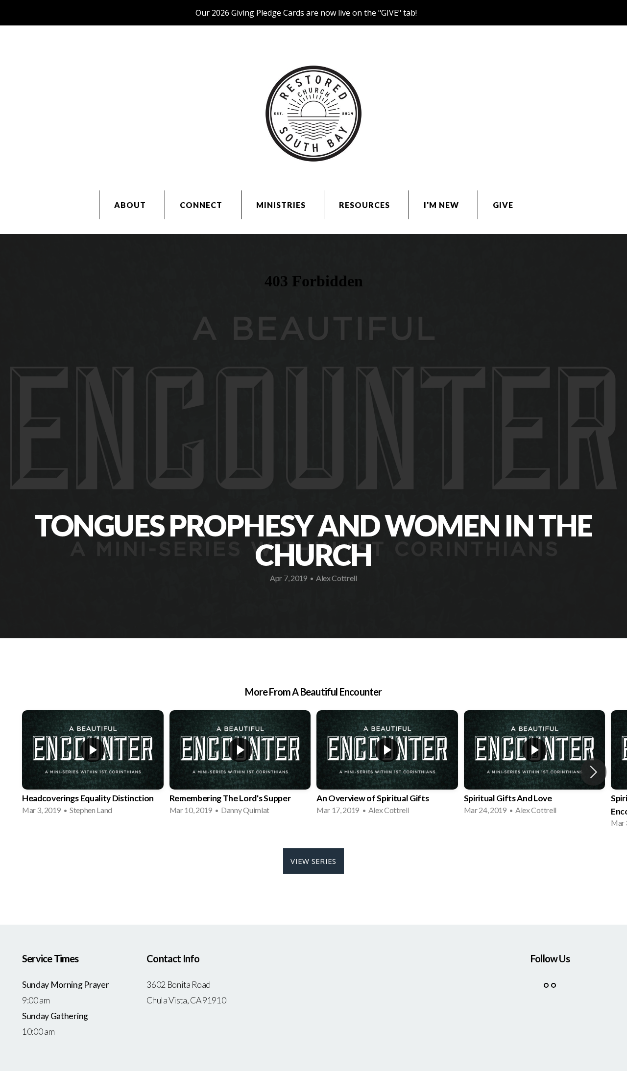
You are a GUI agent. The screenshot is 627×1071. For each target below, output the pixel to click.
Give (503, 205)
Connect (202, 205)
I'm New (442, 205)
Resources (365, 205)
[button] (593, 772)
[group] (93, 765)
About (131, 205)
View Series (313, 861)
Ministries (282, 205)
